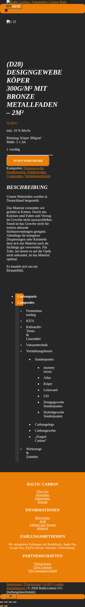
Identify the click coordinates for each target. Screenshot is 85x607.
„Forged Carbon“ (36, 438)
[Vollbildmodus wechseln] (6, 602)
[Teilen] (10, 602)
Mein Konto (42, 518)
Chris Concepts (42, 567)
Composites (15, 176)
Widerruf (42, 528)
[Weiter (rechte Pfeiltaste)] (6, 606)
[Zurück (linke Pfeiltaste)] (1, 606)
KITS (27, 321)
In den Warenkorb (28, 160)
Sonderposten (36, 172)
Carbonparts (20, 296)
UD (45, 396)
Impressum (42, 495)
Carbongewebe (36, 430)
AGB (42, 521)
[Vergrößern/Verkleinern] (1, 602)
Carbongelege (36, 424)
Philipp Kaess (42, 563)
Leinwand (45, 390)
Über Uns (42, 491)
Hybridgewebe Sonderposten (45, 414)
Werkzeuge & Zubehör (27, 453)
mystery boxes (45, 369)
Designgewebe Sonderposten (45, 404)
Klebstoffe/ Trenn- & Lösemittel (27, 333)
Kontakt (43, 502)
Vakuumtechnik (27, 345)
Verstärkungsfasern (37, 176)
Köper (45, 384)
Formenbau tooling (27, 313)
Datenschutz (42, 498)
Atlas (45, 378)
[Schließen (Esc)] (15, 602)
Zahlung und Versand (42, 525)
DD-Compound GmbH (43, 570)
